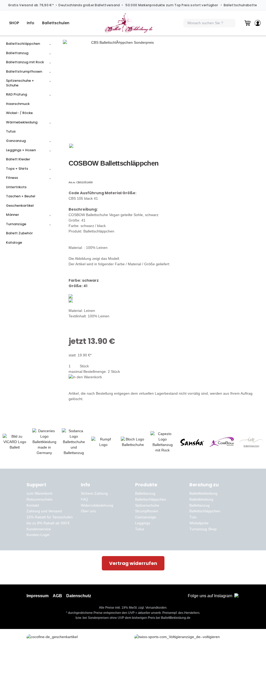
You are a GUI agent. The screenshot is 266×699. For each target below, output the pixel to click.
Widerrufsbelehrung (97, 505)
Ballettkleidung (201, 499)
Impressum (37, 596)
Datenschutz (78, 596)
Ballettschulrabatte (240, 5)
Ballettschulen (55, 23)
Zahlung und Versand (44, 511)
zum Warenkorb (39, 493)
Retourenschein (39, 499)
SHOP (14, 23)
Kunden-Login (38, 535)
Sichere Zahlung (94, 493)
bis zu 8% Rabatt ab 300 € (48, 523)
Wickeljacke (199, 523)
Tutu (193, 517)
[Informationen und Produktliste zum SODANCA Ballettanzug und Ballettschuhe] (74, 442)
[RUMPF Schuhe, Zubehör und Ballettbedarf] (103, 442)
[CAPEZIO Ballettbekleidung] (162, 442)
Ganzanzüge (145, 517)
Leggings (142, 523)
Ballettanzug (145, 493)
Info (30, 23)
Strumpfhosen (146, 511)
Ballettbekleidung (203, 493)
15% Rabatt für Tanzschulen (49, 517)
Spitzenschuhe (147, 505)
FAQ (84, 499)
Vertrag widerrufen (133, 563)
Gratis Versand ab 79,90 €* (31, 5)
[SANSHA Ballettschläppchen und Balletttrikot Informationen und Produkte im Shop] (192, 442)
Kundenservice (38, 529)
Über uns (88, 511)
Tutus (139, 529)
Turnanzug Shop (203, 529)
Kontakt (32, 505)
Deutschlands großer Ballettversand (89, 5)
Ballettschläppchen (150, 499)
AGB (57, 596)
